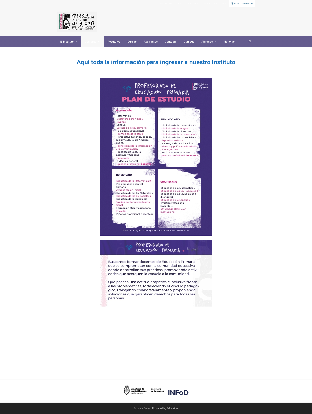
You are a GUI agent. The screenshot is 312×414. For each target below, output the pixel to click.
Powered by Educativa (165, 408)
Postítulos (113, 41)
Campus (189, 41)
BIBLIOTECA (220, 3)
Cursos (131, 41)
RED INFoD (193, 3)
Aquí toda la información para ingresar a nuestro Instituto (156, 62)
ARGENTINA (166, 3)
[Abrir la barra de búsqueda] (250, 41)
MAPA (207, 3)
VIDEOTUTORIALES (243, 3)
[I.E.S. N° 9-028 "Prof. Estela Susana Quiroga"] (77, 22)
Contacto (171, 41)
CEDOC (180, 3)
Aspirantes (151, 41)
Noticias (229, 41)
